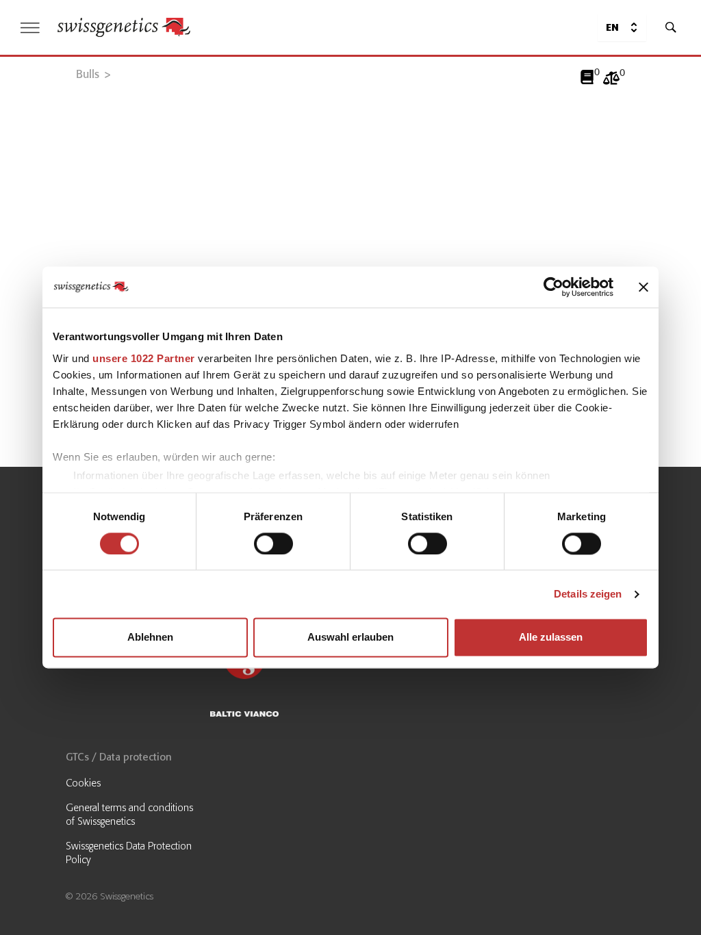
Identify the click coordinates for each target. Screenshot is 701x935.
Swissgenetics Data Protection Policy (129, 853)
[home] (124, 27)
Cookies (83, 783)
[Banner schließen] (643, 287)
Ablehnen (150, 637)
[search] (670, 27)
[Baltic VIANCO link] (278, 715)
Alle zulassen (551, 637)
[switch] (273, 543)
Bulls (87, 74)
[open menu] (30, 28)
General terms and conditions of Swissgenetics (129, 815)
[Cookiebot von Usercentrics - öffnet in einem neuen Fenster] (553, 287)
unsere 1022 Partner (143, 358)
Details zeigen (588, 594)
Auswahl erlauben (350, 637)
